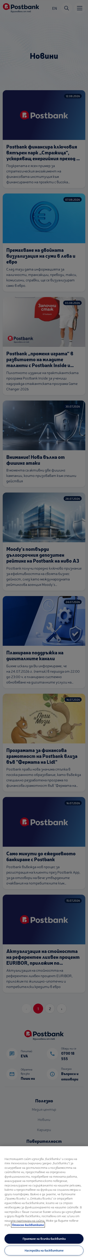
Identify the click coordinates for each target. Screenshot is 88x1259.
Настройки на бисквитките (44, 1250)
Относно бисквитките (28, 1225)
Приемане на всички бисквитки (44, 1238)
